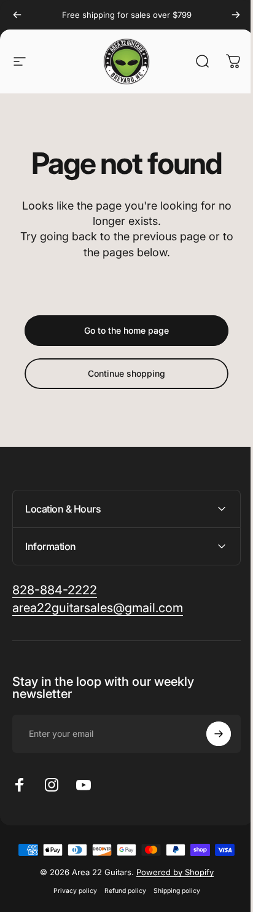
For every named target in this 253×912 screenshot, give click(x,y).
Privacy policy (70, 891)
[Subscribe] (209, 733)
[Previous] (17, 14)
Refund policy (120, 891)
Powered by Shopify (170, 872)
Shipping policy (172, 891)
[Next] (235, 14)
